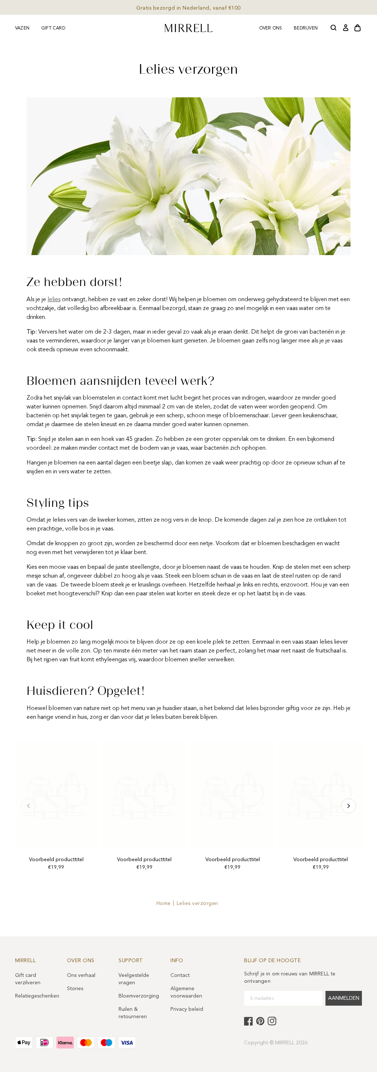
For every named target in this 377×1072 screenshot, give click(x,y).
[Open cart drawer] (357, 28)
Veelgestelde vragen (134, 979)
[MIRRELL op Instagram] (272, 1021)
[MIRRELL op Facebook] (248, 1021)
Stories (75, 988)
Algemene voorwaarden (186, 992)
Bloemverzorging (139, 996)
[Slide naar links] (348, 805)
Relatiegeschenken (35, 996)
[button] (334, 28)
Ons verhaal (81, 975)
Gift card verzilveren (27, 979)
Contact (180, 975)
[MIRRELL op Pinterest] (260, 1021)
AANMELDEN (343, 998)
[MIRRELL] (188, 28)
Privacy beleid (186, 1009)
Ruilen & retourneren (133, 1013)
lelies (53, 299)
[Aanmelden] (345, 28)
